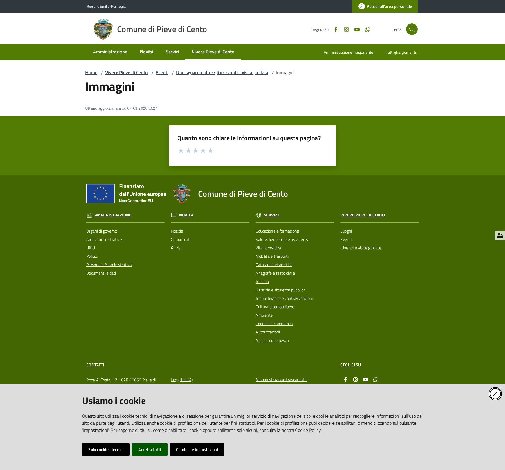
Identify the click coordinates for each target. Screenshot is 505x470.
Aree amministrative (104, 239)
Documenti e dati (101, 273)
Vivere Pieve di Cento (126, 72)
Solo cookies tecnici (105, 449)
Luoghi (346, 231)
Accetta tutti (149, 449)
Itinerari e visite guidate (360, 248)
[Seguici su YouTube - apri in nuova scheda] (355, 29)
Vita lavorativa (268, 248)
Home (91, 72)
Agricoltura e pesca (272, 340)
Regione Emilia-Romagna (106, 6)
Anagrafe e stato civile (275, 273)
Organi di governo (101, 231)
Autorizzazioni (268, 332)
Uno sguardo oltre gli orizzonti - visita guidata (222, 72)
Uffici (90, 248)
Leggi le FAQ (182, 379)
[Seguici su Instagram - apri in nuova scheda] (344, 29)
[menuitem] (110, 52)
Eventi (162, 72)
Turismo (262, 281)
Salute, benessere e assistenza (282, 239)
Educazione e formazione (277, 231)
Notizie (177, 231)
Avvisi (176, 248)
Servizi (271, 215)
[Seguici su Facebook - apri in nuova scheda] (334, 29)
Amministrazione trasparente (281, 379)
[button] (412, 29)
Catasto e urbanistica (274, 264)
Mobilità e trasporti (272, 256)
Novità (186, 215)
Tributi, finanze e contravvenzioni (284, 298)
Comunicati (180, 239)
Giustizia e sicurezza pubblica (280, 290)
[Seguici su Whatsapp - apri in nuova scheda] (365, 29)
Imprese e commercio (274, 323)
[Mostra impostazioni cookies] (500, 235)
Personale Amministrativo (109, 264)
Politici (92, 256)
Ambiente (264, 315)
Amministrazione (112, 215)
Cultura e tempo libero (275, 307)
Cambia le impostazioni (197, 449)
